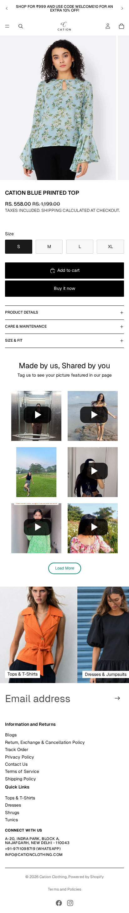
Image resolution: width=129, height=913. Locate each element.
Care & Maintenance (26, 326)
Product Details (21, 312)
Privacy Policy (19, 757)
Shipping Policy (20, 779)
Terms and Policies (64, 889)
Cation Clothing (53, 876)
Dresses (13, 805)
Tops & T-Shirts (20, 798)
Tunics (11, 820)
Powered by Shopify (86, 876)
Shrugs (12, 812)
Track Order (16, 750)
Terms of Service (22, 771)
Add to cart (68, 270)
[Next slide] (122, 8)
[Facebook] (59, 903)
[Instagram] (70, 903)
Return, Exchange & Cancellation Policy (45, 742)
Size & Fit (14, 340)
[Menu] (7, 26)
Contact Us (16, 764)
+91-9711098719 (20, 849)
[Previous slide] (7, 8)
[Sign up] (117, 698)
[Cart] (121, 26)
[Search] (21, 26)
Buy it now (64, 288)
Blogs (11, 735)
